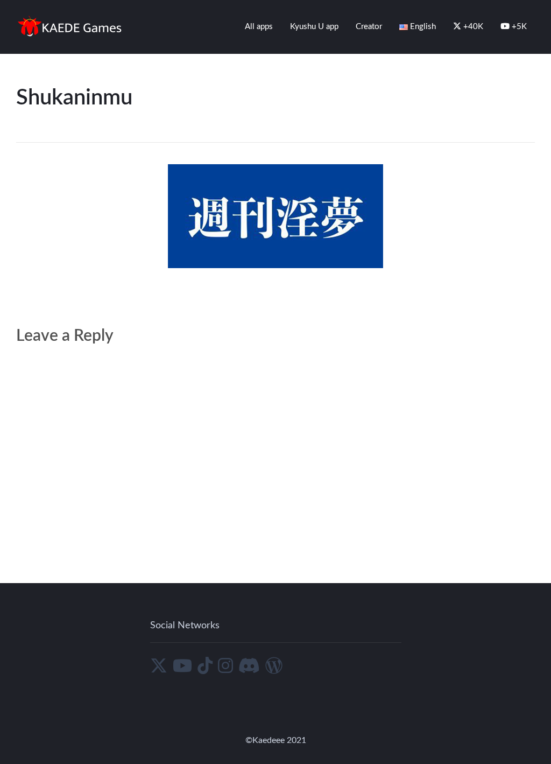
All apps (259, 27)
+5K (518, 27)
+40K (472, 27)
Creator (369, 27)
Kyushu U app (314, 27)
